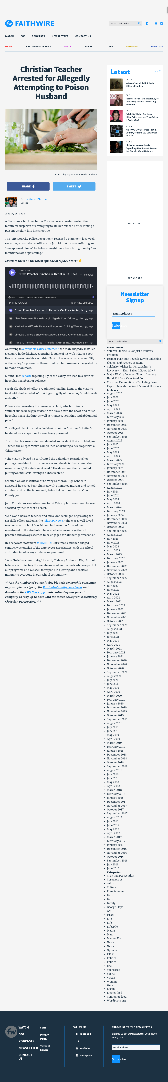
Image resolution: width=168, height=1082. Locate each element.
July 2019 (112, 727)
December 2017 (117, 801)
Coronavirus (114, 879)
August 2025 (114, 440)
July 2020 (112, 680)
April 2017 (113, 833)
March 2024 (114, 507)
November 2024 (117, 475)
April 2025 (113, 456)
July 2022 (112, 585)
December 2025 (117, 424)
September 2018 (117, 766)
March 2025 (114, 460)
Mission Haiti (115, 938)
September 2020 (117, 672)
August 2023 (114, 534)
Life (110, 46)
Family (111, 903)
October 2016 (115, 856)
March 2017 (114, 837)
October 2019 (115, 715)
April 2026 (113, 409)
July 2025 (112, 444)
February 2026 (116, 417)
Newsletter (60, 36)
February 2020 (116, 699)
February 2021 (116, 652)
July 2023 (112, 538)
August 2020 (114, 676)
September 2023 (117, 530)
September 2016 (117, 860)
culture (111, 883)
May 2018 (113, 782)
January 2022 (115, 609)
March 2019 (114, 742)
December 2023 (117, 519)
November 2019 (117, 711)
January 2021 (115, 656)
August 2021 (114, 629)
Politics (157, 46)
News (8, 46)
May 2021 (113, 640)
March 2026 (114, 413)
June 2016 (113, 868)
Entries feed (114, 992)
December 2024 (117, 472)
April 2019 (113, 738)
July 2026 (112, 397)
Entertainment (116, 891)
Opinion (132, 46)
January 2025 (115, 468)
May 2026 (113, 405)
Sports (111, 973)
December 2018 (117, 754)
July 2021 (112, 632)
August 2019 (114, 723)
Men (110, 934)
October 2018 (115, 762)
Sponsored (113, 969)
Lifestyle (112, 926)
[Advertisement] (136, 200)
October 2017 (115, 809)
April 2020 (113, 691)
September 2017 (117, 813)
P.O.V (110, 954)
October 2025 (115, 432)
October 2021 (115, 621)
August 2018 (114, 770)
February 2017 (116, 841)
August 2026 (114, 393)
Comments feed (116, 996)
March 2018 (114, 790)
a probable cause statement (40, 349)
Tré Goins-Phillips (35, 199)
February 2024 (116, 511)
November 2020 (117, 664)
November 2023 (117, 523)
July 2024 (112, 491)
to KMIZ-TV (44, 543)
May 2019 (113, 735)
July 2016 (112, 864)
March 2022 (114, 601)
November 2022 (117, 570)
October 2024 (115, 479)
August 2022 (114, 581)
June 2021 (113, 636)
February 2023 (116, 558)
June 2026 (113, 401)
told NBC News (53, 520)
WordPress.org (116, 1000)
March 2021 (114, 648)
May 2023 (113, 546)
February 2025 (116, 464)
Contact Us (83, 36)
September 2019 (117, 719)
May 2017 (113, 829)
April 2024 (113, 503)
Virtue (111, 977)
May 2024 (113, 499)
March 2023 (114, 554)
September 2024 (117, 483)
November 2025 (117, 428)
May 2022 (113, 593)
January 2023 (115, 562)
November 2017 (117, 805)
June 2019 (113, 731)
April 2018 (113, 786)
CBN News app (35, 592)
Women (112, 981)
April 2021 (113, 644)
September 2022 (117, 578)
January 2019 (115, 750)
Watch (9, 36)
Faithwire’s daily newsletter (62, 587)
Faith (68, 46)
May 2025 (113, 452)
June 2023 (113, 542)
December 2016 (117, 848)
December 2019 (117, 707)
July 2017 (112, 821)
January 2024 (115, 515)
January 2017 (115, 844)
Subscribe (116, 325)
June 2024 (113, 495)
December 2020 (117, 660)
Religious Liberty (38, 46)
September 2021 (117, 625)
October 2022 (115, 574)
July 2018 (112, 774)
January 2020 (115, 703)
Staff (43, 1027)
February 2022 (116, 605)
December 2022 (117, 566)
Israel (89, 46)
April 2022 (113, 597)
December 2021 (117, 613)
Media (111, 930)
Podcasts (38, 36)
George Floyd (115, 907)
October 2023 (115, 526)
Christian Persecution (120, 875)
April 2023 (113, 550)
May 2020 (113, 687)
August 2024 (114, 487)
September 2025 (117, 436)
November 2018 (117, 758)
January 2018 (115, 797)
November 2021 (117, 617)
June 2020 (113, 684)
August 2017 (114, 817)
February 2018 (116, 793)
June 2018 (113, 778)
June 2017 (113, 825)
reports (27, 376)
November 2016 (117, 852)
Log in (111, 988)
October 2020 (115, 668)
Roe (109, 966)
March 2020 (114, 695)
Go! (23, 36)
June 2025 (113, 448)
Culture (111, 887)
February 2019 (116, 746)
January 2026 (115, 420)
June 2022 (113, 589)
